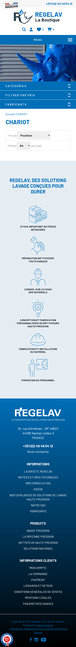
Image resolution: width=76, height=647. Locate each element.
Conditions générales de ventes (38, 591)
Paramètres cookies (38, 603)
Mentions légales (38, 597)
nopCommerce (45, 625)
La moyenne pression (38, 536)
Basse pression (38, 530)
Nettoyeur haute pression (38, 542)
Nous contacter (38, 451)
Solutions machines (38, 548)
